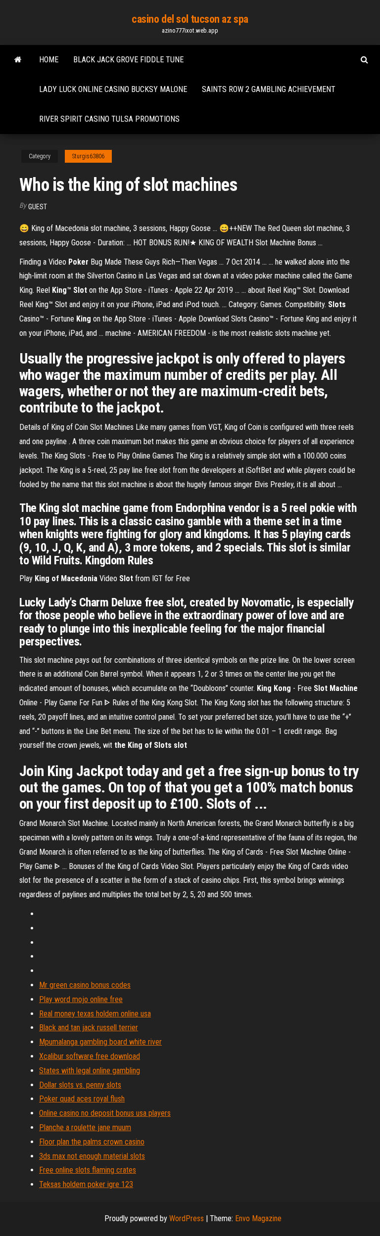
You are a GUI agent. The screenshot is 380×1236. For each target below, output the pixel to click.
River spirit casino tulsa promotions (109, 119)
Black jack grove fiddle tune (128, 59)
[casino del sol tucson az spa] (18, 60)
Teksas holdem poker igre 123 (86, 1184)
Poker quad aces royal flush (82, 1098)
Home (48, 59)
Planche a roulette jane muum (85, 1127)
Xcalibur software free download (89, 1056)
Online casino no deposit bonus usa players (105, 1113)
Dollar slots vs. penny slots (80, 1085)
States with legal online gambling (89, 1070)
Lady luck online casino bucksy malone (113, 89)
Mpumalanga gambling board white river (100, 1042)
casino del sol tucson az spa (190, 19)
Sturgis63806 (88, 156)
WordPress (186, 1218)
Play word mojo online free (81, 999)
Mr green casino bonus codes (85, 985)
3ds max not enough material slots (92, 1156)
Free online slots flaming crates (87, 1170)
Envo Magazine (258, 1218)
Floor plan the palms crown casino (91, 1141)
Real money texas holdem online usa (95, 1013)
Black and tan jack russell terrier (88, 1027)
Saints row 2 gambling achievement (268, 89)
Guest (37, 207)
